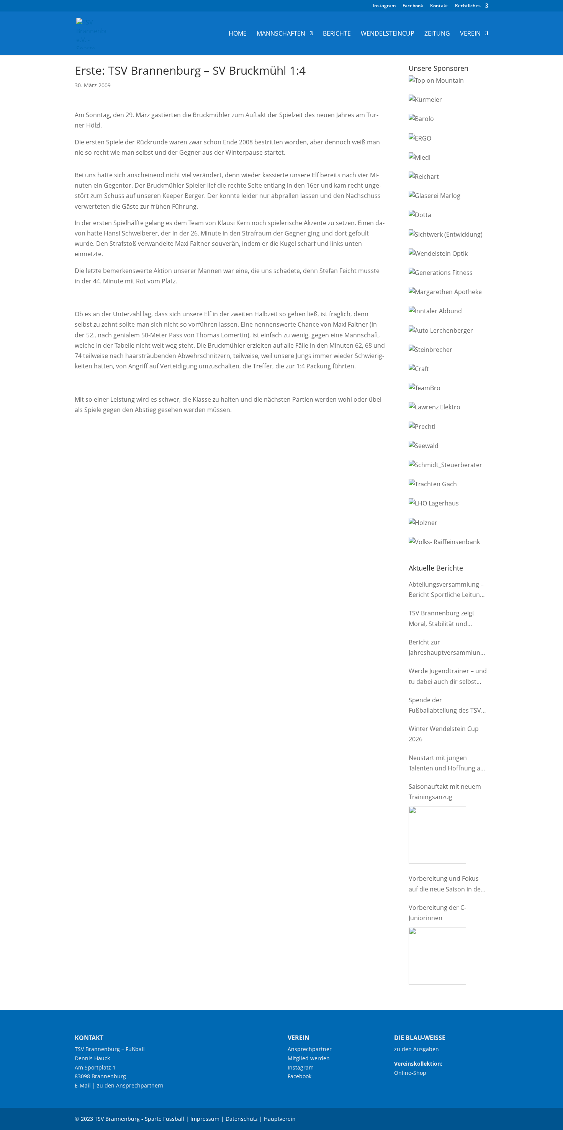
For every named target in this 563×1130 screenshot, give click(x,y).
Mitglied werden (309, 1058)
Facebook (413, 6)
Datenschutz (242, 1118)
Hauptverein (280, 1118)
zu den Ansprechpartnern (130, 1085)
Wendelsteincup (387, 34)
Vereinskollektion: (418, 1063)
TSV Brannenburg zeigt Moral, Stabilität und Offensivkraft (442, 619)
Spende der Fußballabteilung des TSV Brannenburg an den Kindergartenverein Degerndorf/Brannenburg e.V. (446, 706)
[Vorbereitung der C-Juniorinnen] (437, 955)
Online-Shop (410, 1072)
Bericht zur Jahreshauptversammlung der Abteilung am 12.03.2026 (446, 648)
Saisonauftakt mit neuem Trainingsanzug (445, 791)
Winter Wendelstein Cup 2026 (444, 733)
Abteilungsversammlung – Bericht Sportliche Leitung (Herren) (446, 590)
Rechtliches (468, 6)
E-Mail (83, 1085)
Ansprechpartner (310, 1049)
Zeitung (437, 34)
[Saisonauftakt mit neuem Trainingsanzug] (437, 834)
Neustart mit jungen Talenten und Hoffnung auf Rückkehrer (447, 764)
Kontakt (439, 6)
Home (238, 34)
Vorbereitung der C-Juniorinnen (437, 912)
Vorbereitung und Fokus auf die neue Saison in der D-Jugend (446, 884)
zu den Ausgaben (416, 1049)
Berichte (337, 34)
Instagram (384, 6)
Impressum (204, 1118)
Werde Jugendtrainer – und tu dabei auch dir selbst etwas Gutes (448, 677)
